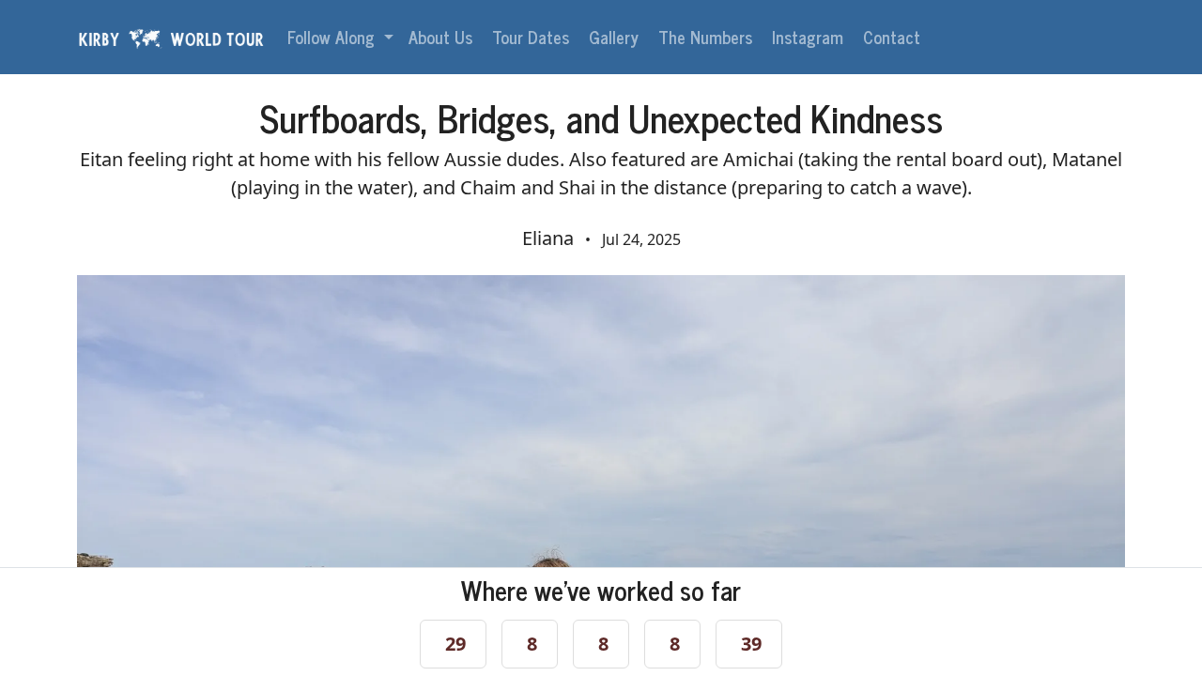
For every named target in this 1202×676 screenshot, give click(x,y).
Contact (894, 37)
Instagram (810, 37)
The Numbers (707, 37)
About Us (442, 37)
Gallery (616, 37)
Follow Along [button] (333, 37)
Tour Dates (533, 37)
